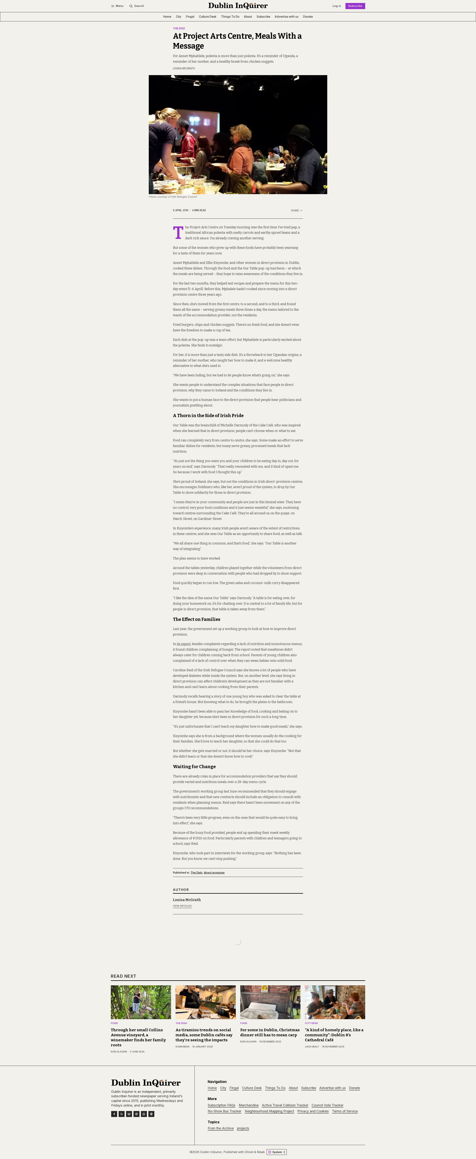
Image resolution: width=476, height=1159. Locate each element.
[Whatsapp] (144, 1114)
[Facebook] (114, 1114)
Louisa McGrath (184, 68)
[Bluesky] (129, 1114)
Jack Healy (312, 1046)
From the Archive (221, 1128)
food (114, 1023)
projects (243, 1128)
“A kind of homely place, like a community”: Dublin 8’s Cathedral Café (334, 1035)
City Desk (311, 1023)
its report (184, 644)
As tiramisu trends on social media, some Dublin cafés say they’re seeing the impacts (204, 1035)
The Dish (179, 28)
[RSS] (122, 1114)
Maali (260, 1152)
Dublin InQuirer (211, 1152)
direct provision (214, 872)
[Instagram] (136, 1114)
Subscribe (355, 5)
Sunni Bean (182, 1046)
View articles (182, 905)
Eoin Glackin (119, 1051)
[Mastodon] (151, 1114)
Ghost (249, 1152)
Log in (337, 5)
